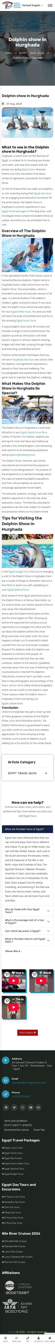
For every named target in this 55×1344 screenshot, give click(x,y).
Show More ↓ (13, 951)
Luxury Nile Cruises (13, 1251)
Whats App (16, 1341)
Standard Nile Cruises (15, 1246)
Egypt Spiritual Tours (14, 1169)
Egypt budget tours (19, 571)
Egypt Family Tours (13, 1153)
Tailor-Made (50, 1341)
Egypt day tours (42, 193)
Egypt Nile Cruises (13, 1158)
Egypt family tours (21, 311)
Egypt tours (28, 169)
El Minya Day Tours (13, 1223)
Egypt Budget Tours (13, 1174)
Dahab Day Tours (12, 1212)
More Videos (26, 1032)
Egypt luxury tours (26, 320)
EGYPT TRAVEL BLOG (22, 773)
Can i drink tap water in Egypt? (22, 931)
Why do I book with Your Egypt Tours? (22, 911)
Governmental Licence (16, 1129)
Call (27, 1341)
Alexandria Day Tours (14, 1202)
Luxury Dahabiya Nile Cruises (18, 1257)
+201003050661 (21, 1096)
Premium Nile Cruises (14, 1262)
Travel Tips (39, 1129)
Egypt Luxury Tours (13, 1148)
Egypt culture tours (12, 703)
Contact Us (38, 1341)
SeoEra (12, 1332)
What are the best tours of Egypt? (24, 829)
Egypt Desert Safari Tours (16, 1163)
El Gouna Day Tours (13, 1217)
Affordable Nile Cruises (15, 1241)
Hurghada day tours (23, 359)
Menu (5, 1341)
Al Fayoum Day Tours (14, 1197)
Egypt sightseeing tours (22, 454)
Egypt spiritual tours (18, 589)
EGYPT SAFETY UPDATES (18, 1125)
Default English (31, 5)
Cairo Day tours (11, 1207)
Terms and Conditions (15, 1120)
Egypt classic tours (30, 432)
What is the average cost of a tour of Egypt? (24, 921)
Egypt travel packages (14, 211)
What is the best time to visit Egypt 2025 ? (25, 940)
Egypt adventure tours (36, 595)
